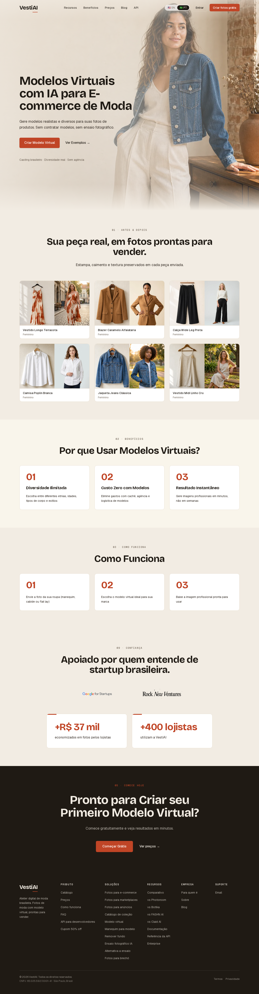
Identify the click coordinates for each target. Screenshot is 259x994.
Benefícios (90, 8)
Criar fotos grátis (224, 8)
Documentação (157, 929)
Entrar (200, 8)
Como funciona (71, 907)
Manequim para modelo (120, 929)
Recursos (70, 8)
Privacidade (233, 979)
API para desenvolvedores (78, 922)
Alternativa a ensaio (118, 951)
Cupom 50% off (71, 929)
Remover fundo (115, 936)
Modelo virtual (114, 922)
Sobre (185, 900)
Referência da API (158, 936)
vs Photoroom (156, 900)
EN (171, 7)
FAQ (63, 914)
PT (183, 7)
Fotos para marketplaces (121, 900)
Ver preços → (149, 846)
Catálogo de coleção (118, 914)
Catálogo (67, 892)
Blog (124, 8)
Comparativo (155, 892)
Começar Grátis (114, 846)
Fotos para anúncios (118, 907)
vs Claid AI (154, 922)
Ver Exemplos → (77, 143)
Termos (218, 979)
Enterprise (153, 943)
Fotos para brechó (117, 958)
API (136, 8)
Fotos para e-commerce (121, 892)
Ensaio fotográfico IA (118, 943)
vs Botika (153, 907)
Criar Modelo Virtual (39, 143)
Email (218, 892)
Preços (110, 8)
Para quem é (189, 892)
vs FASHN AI (155, 914)
